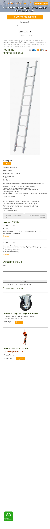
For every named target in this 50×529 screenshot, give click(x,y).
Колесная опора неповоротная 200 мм (21, 313)
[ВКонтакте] (33, 49)
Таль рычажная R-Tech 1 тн (16, 349)
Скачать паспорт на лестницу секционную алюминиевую (23, 183)
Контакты (20, 11)
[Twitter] (35, 49)
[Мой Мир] (40, 49)
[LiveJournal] (43, 49)
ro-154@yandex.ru (25, 3)
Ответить (6, 236)
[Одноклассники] (38, 49)
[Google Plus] (45, 49)
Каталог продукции (16, 41)
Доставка (30, 11)
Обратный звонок (41, 3)
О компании (9, 8)
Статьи (34, 8)
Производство (23, 8)
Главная (5, 41)
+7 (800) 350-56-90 (30, 3)
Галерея (43, 8)
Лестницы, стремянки (21, 42)
